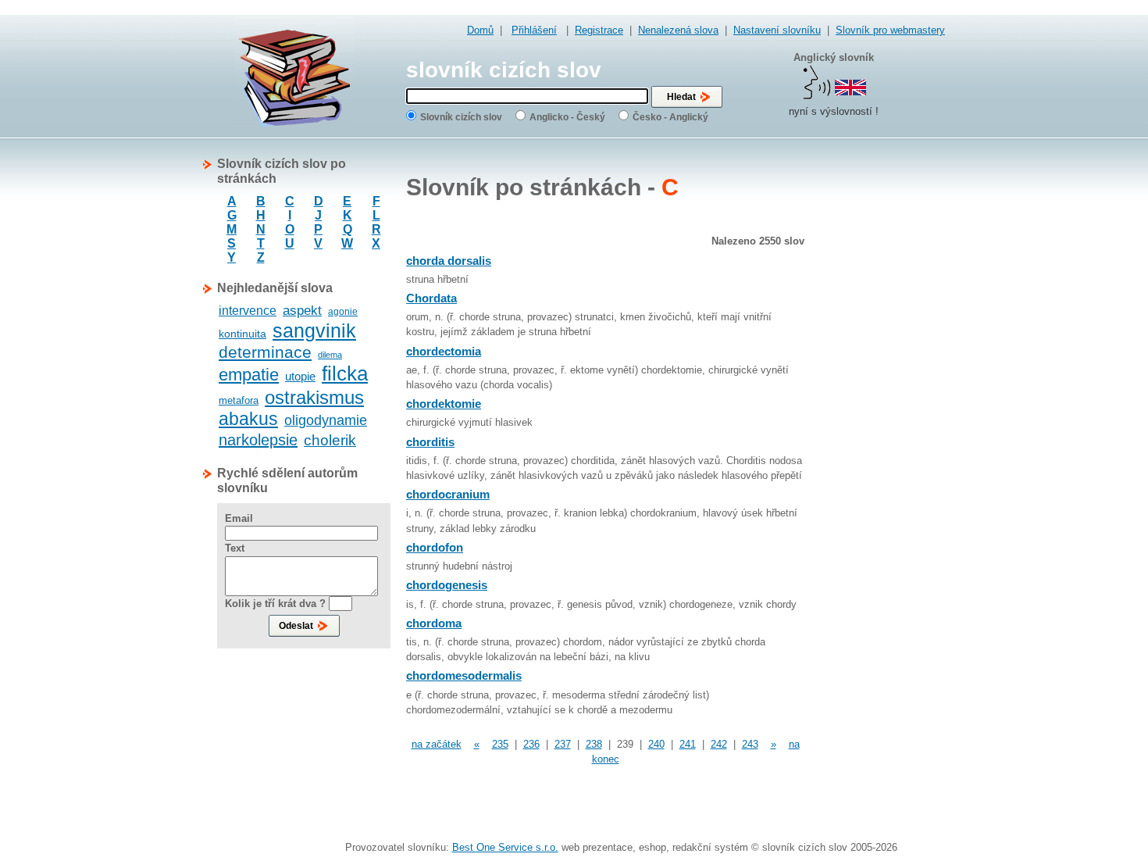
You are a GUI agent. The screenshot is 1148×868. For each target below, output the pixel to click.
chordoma (434, 623)
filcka (345, 373)
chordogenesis (446, 584)
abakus (248, 419)
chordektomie (443, 403)
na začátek (437, 744)
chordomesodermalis (464, 675)
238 (594, 744)
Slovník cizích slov (461, 117)
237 (562, 744)
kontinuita (242, 333)
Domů (480, 30)
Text (234, 548)
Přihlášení (534, 30)
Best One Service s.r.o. (505, 847)
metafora (238, 400)
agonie (343, 311)
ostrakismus (314, 397)
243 (750, 744)
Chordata (431, 298)
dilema (330, 354)
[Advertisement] (882, 390)
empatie (249, 374)
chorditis (430, 441)
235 (500, 744)
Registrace (599, 30)
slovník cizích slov (503, 70)
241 (687, 744)
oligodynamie (325, 420)
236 (531, 744)
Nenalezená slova (678, 30)
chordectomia (443, 351)
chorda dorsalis (448, 260)
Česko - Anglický (670, 117)
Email (239, 518)
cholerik (330, 440)
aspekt (302, 310)
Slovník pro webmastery (890, 30)
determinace (265, 352)
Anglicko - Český (567, 117)
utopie (300, 376)
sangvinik (314, 330)
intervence (247, 310)
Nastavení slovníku (777, 30)
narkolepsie (258, 439)
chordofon (434, 547)
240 (656, 744)
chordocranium (448, 494)
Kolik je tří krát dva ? (275, 603)
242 (719, 744)
